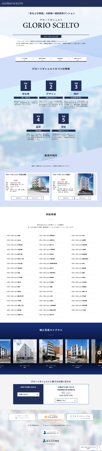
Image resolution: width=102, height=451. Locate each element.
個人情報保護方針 (34, 425)
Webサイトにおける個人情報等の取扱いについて (57, 425)
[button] (3, 353)
